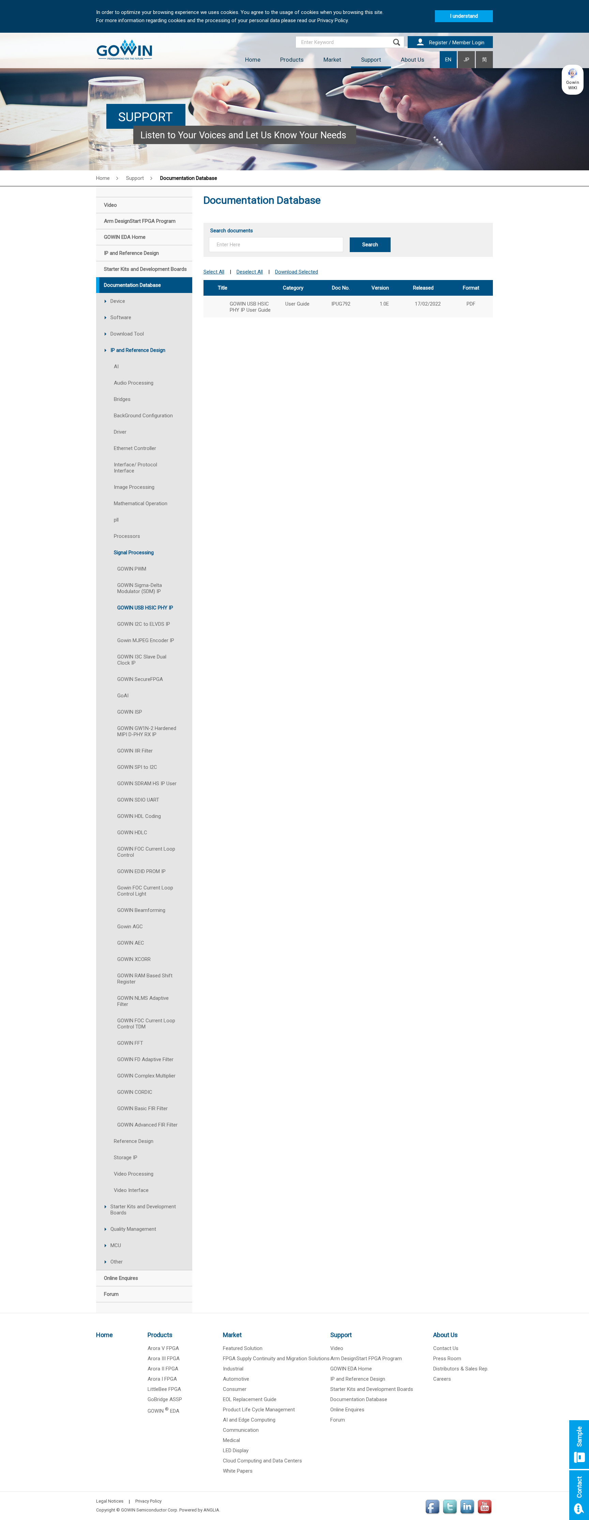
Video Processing (133, 1174)
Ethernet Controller (135, 448)
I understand (464, 16)
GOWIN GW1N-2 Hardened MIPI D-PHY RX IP (146, 731)
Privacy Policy (148, 1501)
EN (448, 60)
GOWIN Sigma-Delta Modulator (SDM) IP (139, 588)
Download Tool (127, 334)
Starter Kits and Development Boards (143, 1210)
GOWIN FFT (130, 1043)
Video (336, 1348)
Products (292, 59)
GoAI (123, 696)
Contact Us (445, 1348)
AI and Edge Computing (249, 1420)
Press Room (447, 1358)
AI (116, 366)
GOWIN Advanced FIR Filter (147, 1125)
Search (370, 245)
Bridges (122, 399)
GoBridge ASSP (165, 1399)
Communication (241, 1430)
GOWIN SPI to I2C (137, 767)
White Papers (238, 1471)
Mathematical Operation (140, 503)
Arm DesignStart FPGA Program (366, 1358)
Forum (337, 1420)
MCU (115, 1245)
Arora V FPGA (163, 1348)
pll (116, 520)
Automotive (236, 1379)
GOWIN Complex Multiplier (146, 1076)
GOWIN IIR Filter (135, 751)
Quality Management (133, 1229)
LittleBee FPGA (164, 1389)
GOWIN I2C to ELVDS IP (143, 624)
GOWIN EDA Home (351, 1369)
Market (332, 59)
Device (117, 301)
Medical (231, 1440)
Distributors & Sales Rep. (460, 1369)
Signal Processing (134, 552)
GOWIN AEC (130, 943)
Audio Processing (133, 383)
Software (120, 317)
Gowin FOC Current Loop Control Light (145, 891)
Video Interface (131, 1190)
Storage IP (125, 1157)
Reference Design (133, 1141)
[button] (573, 80)
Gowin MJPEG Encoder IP (145, 640)
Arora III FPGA (164, 1358)
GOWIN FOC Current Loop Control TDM (146, 1024)
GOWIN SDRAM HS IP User (147, 783)
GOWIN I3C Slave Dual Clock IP (141, 660)
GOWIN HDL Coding (139, 816)
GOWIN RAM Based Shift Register (144, 979)
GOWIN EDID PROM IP (141, 871)
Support (371, 59)
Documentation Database (358, 1399)
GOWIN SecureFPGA (140, 679)
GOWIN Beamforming (141, 910)
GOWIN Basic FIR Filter (142, 1108)
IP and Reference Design (137, 350)
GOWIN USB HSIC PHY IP (145, 608)
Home (252, 59)
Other (116, 1262)
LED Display (235, 1450)
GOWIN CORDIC (134, 1092)
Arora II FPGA (163, 1369)
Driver (120, 432)
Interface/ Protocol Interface (135, 468)
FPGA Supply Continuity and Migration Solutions (276, 1358)
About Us (412, 59)
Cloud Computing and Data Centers (262, 1461)
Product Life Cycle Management (259, 1410)
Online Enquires (347, 1410)
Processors (127, 536)
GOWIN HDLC (132, 832)
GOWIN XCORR (134, 959)
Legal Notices (109, 1501)
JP (466, 60)
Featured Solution (242, 1348)
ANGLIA (211, 1510)
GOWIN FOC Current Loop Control (146, 852)
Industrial (233, 1369)
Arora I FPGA (162, 1379)
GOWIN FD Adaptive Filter (145, 1059)
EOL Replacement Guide (249, 1399)
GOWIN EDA (163, 1411)
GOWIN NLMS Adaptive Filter (143, 1001)
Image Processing (134, 487)
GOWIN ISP (129, 712)
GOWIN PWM (131, 569)
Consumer (234, 1389)
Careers (442, 1379)
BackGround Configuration (143, 416)
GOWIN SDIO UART (138, 800)
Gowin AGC (130, 927)
